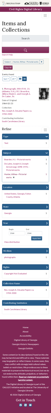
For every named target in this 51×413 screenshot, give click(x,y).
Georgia (8, 213)
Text (6, 143)
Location (7, 187)
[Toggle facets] (45, 129)
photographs (10, 257)
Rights (6, 267)
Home (25, 327)
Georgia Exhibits (25, 348)
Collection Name (11, 283)
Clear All (8, 67)
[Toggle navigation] (45, 15)
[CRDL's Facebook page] (20, 405)
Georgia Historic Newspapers (25, 344)
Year (5, 223)
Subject (7, 153)
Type (5, 136)
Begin (11, 229)
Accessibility (25, 335)
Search (35, 39)
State (6, 206)
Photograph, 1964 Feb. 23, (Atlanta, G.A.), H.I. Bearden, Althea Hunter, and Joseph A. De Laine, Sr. (16, 92)
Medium (7, 250)
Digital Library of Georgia (25, 340)
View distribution (12, 242)
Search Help (7, 54)
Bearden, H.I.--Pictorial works (17, 159)
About (25, 331)
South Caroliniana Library (15, 309)
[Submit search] (25, 50)
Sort (5, 79)
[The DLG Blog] (25, 405)
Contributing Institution (15, 303)
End (27, 229)
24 (14, 79)
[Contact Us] (30, 405)
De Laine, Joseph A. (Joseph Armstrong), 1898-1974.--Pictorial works (16, 166)
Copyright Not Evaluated (15, 273)
